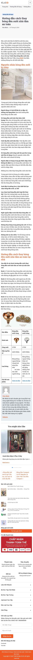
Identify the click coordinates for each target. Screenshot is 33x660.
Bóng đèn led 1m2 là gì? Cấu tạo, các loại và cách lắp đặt (7, 475)
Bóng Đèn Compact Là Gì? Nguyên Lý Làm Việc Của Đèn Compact (22, 475)
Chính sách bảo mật (19, 652)
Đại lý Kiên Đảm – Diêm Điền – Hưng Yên (18, 489)
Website (5, 417)
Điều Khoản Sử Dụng (7, 652)
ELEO (21, 58)
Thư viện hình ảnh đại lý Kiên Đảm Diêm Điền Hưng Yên (18, 498)
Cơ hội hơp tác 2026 (13, 502)
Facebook (3, 643)
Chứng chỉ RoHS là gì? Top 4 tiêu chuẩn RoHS (18, 514)
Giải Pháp (4, 610)
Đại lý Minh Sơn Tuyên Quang (15, 486)
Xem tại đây (16, 381)
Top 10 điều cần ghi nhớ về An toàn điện (18, 518)
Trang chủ (5, 6)
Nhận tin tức (7, 636)
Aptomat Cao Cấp (6, 600)
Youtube (3, 645)
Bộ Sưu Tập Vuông (7, 595)
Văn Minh (5, 27)
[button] (12, 467)
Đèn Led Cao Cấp (6, 605)
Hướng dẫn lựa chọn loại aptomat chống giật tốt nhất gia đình (18, 521)
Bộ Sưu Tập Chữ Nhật (8, 590)
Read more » (6, 462)
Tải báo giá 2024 (16, 531)
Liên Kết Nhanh (6, 585)
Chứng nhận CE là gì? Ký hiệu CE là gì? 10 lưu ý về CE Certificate (18, 509)
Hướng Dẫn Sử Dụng (16, 6)
